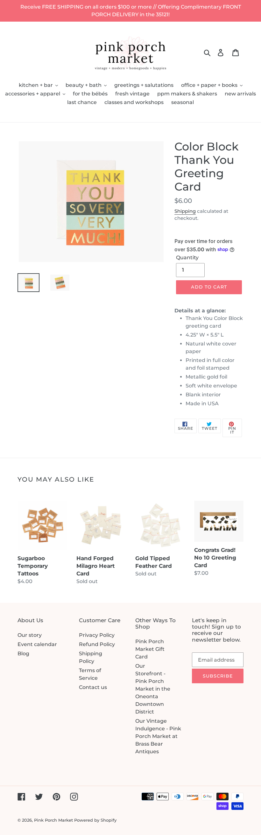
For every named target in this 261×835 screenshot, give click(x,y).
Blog (23, 654)
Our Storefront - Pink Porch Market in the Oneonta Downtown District (152, 689)
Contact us (93, 687)
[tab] (208, 357)
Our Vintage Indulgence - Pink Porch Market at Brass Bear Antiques (158, 736)
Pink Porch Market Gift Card (150, 649)
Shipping (185, 211)
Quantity (187, 257)
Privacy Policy (97, 635)
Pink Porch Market (53, 820)
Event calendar (37, 644)
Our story (30, 635)
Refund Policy (97, 644)
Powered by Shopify (95, 820)
